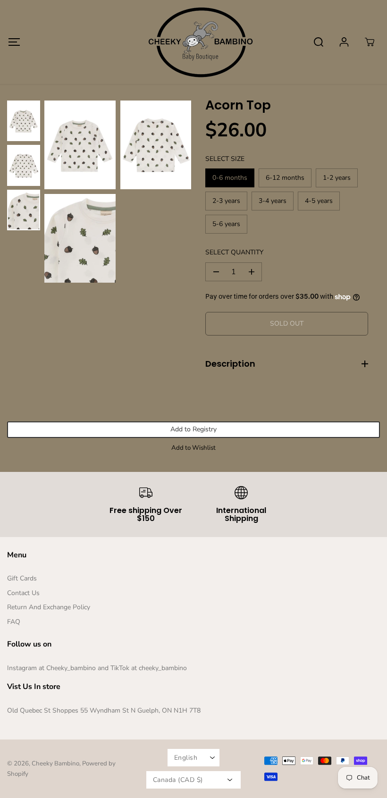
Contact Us (23, 592)
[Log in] (344, 42)
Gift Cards (22, 578)
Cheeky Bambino (55, 763)
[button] (14, 41)
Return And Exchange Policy (48, 607)
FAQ (13, 621)
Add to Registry (193, 429)
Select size (224, 158)
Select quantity (234, 252)
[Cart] (369, 42)
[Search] (318, 42)
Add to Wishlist (193, 448)
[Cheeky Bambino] (193, 42)
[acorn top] (80, 145)
